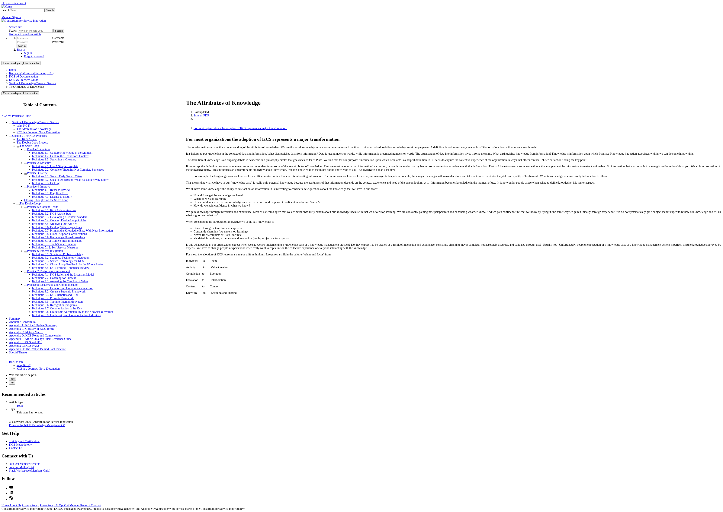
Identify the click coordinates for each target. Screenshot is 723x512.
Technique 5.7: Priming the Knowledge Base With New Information (72, 230)
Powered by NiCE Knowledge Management (37, 425)
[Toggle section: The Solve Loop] (18, 146)
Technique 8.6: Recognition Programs (54, 305)
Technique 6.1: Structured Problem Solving (57, 254)
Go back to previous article (25, 34)
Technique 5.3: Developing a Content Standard (60, 217)
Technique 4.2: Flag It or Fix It (50, 193)
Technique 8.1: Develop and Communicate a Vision (62, 288)
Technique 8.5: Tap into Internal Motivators (57, 301)
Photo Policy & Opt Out (54, 505)
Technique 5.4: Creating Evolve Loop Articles (59, 220)
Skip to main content (14, 3)
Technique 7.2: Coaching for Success (54, 278)
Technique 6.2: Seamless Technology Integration (60, 257)
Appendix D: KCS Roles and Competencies (35, 335)
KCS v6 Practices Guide (23, 79)
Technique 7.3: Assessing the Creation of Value (60, 281)
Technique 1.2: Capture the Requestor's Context (60, 156)
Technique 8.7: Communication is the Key (57, 308)
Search (6, 10)
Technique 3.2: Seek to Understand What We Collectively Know (70, 179)
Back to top (16, 361)
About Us (15, 505)
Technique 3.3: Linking (45, 183)
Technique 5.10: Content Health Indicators (57, 240)
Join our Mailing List (21, 467)
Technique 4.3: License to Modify (52, 196)
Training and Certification (24, 441)
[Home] (7, 6)
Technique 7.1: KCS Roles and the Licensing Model (63, 274)
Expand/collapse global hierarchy (21, 63)
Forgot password (34, 56)
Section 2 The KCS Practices (29, 135)
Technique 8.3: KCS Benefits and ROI (55, 294)
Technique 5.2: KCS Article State (51, 213)
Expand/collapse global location (20, 93)
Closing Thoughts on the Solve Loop (46, 200)
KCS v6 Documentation (23, 76)
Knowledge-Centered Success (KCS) (31, 73)
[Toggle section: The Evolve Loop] (18, 204)
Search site (15, 27)
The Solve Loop (29, 145)
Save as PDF (201, 115)
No (12, 382)
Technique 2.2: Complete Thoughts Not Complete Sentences (68, 169)
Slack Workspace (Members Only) (29, 470)
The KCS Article (27, 139)
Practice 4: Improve (38, 186)
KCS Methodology (20, 444)
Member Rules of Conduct (85, 505)
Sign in (22, 46)
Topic (20, 405)
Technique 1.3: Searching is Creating (54, 159)
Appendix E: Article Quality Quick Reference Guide (40, 338)
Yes (13, 378)
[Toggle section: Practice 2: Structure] (25, 163)
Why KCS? (24, 125)
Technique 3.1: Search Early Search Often (57, 176)
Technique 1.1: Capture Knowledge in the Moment (62, 152)
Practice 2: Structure (39, 162)
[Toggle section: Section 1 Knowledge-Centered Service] (10, 123)
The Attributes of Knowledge (34, 129)
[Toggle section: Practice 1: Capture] (25, 150)
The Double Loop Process (32, 142)
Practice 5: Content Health (42, 206)
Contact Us (15, 448)
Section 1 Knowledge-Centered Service (32, 83)
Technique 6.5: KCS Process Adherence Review (60, 267)
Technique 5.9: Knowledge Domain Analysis (58, 237)
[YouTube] (11, 488)
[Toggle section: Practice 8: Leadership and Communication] (25, 285)
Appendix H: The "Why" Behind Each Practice (37, 349)
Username (58, 38)
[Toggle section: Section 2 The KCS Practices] (10, 136)
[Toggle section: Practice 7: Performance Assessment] (25, 272)
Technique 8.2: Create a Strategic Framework (58, 291)
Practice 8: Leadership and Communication (52, 284)
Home (12, 69)
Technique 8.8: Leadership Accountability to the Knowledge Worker (72, 311)
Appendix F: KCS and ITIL (25, 342)
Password (58, 41)
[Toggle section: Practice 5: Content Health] (25, 207)
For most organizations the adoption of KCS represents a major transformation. (240, 128)
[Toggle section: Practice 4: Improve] (25, 187)
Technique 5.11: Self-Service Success (54, 244)
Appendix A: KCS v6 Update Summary (33, 325)
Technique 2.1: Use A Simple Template (55, 166)
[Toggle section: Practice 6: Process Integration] (25, 251)
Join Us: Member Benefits (24, 463)
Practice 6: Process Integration (45, 250)
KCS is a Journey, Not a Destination (38, 132)
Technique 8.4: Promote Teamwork (53, 298)
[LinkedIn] (11, 493)
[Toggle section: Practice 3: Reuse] (25, 174)
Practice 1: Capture (38, 149)
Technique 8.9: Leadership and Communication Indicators (66, 315)
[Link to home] (24, 20)
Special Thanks (18, 352)
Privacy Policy (30, 505)
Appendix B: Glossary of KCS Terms (31, 328)
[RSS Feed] (11, 499)
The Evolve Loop (30, 203)
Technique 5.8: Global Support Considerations (59, 233)
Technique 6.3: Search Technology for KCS (58, 261)
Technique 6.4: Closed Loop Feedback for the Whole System (68, 264)
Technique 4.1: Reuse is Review (51, 189)
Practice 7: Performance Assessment (48, 271)
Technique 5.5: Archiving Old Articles (54, 223)
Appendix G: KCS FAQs (24, 345)
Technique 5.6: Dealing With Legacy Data (57, 227)
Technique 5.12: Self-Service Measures (55, 247)
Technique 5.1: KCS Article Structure (54, 210)
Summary (15, 318)
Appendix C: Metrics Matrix (26, 332)
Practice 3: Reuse (37, 173)
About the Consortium (22, 322)
